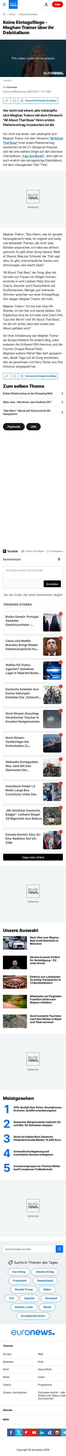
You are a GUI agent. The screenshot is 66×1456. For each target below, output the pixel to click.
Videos (7, 1384)
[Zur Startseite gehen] (13, 4)
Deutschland (45, 1280)
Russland (51, 1298)
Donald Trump (24, 1289)
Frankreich (20, 1280)
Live (57, 4)
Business (8, 1361)
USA (33, 426)
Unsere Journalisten (15, 1392)
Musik (47, 1307)
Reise (6, 1377)
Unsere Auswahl (20, 930)
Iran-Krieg (18, 1271)
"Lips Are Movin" (33, 156)
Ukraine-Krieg (45, 1271)
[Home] (4, 14)
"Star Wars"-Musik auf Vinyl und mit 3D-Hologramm (27, 412)
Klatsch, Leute (24, 1307)
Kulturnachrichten (28, 14)
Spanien (29, 1298)
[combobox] (33, 1249)
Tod (11, 1298)
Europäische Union (33, 1316)
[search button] (59, 1249)
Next (6, 1369)
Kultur (12, 14)
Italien (47, 1289)
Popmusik (14, 426)
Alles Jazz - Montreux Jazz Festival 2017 (27, 402)
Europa (7, 1354)
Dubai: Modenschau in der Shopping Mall (27, 393)
